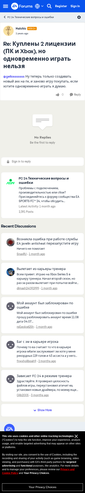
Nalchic (21, 28)
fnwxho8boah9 (26, 361)
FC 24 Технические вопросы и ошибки (30, 17)
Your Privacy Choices (42, 487)
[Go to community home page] (22, 6)
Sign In (75, 6)
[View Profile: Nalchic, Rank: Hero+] (8, 31)
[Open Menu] (79, 17)
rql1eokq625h (25, 327)
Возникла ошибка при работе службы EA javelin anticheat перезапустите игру (47, 241)
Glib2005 (23, 395)
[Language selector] (39, 6)
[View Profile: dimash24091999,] (10, 272)
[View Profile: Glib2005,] (10, 379)
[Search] (49, 6)
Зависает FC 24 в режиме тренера (44, 376)
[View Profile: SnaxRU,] (10, 242)
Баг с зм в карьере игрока (37, 342)
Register (61, 6)
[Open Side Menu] (5, 6)
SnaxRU (22, 254)
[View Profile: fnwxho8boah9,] (10, 345)
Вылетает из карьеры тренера (41, 269)
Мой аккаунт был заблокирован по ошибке (45, 305)
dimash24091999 (28, 288)
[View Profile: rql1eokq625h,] (10, 306)
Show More (45, 410)
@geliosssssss (14, 76)
